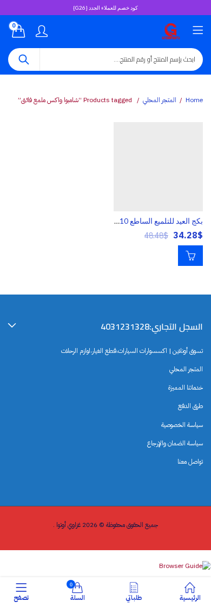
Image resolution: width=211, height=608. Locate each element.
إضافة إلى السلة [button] (190, 255)
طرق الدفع (190, 406)
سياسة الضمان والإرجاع (175, 443)
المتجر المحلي (159, 100)
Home (194, 100)
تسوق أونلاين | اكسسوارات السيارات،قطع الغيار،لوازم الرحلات (132, 351)
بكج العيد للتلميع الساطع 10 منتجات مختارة (137, 220)
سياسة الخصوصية (182, 425)
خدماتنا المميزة (185, 387)
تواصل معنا (190, 461)
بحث (23, 59)
